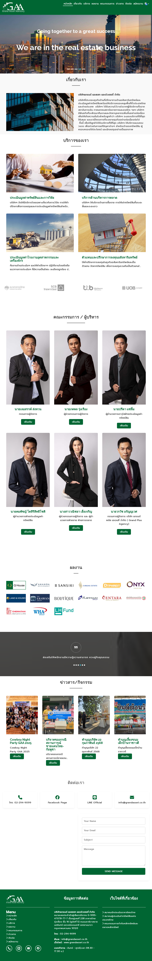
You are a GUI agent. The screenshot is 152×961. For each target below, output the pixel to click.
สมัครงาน (138, 3)
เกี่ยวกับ (78, 3)
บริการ (86, 3)
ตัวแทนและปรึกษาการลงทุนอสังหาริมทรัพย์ (109, 257)
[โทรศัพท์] (9, 948)
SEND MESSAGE (114, 871)
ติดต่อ (128, 3)
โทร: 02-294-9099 (20, 802)
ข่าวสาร (120, 3)
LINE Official (94, 802)
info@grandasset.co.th (131, 802)
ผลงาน (95, 3)
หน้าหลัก (68, 3)
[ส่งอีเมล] (28, 948)
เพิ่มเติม (28, 422)
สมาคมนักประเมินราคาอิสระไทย (119, 912)
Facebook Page (57, 802)
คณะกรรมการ (107, 3)
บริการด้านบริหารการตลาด (99, 197)
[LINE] (19, 948)
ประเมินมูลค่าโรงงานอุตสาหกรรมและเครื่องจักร (34, 259)
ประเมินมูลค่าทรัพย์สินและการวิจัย (32, 197)
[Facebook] (38, 948)
